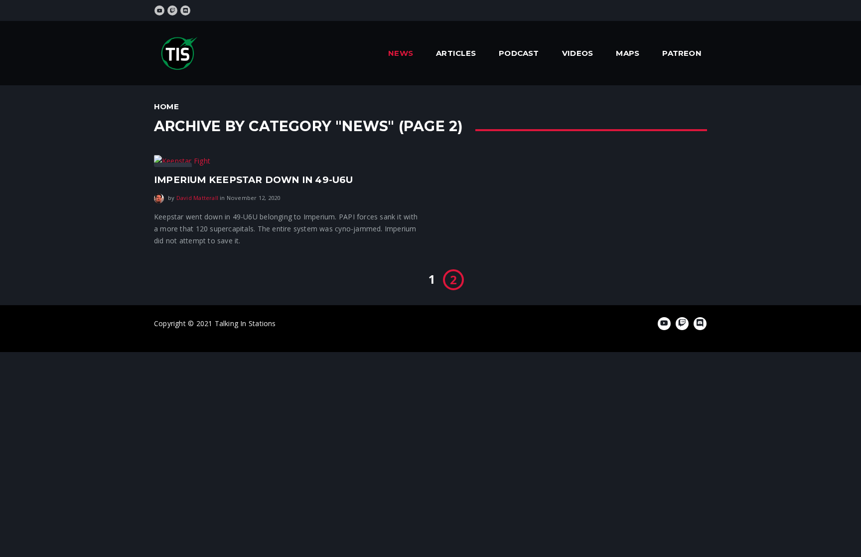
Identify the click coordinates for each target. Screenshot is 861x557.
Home (166, 106)
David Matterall (197, 197)
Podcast (519, 53)
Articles (456, 53)
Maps (627, 53)
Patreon (681, 53)
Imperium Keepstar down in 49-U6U (253, 180)
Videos (577, 53)
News (400, 53)
